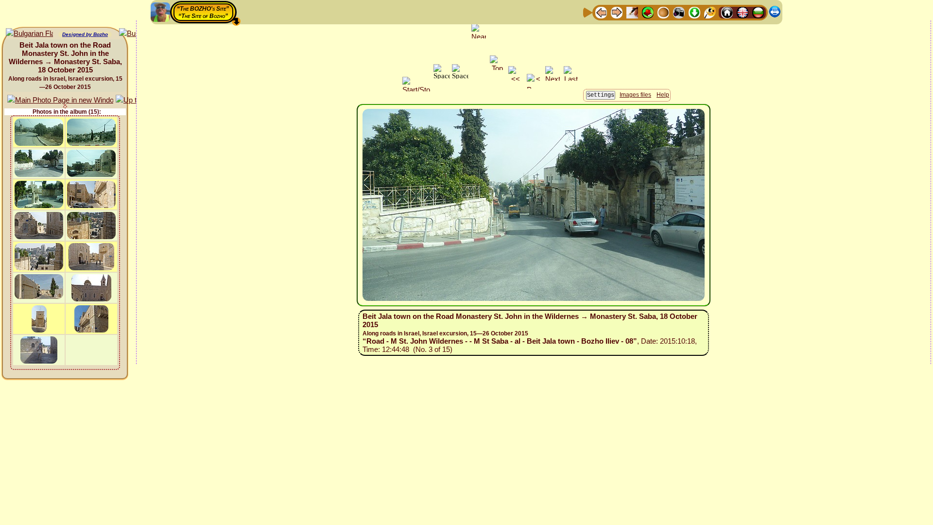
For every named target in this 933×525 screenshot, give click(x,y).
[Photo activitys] (679, 12)
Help (663, 94)
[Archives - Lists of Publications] (632, 12)
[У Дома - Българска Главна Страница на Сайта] (758, 12)
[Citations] (648, 12)
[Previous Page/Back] (601, 12)
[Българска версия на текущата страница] (29, 33)
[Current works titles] (663, 12)
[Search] (710, 12)
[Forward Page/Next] (616, 12)
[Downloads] (694, 12)
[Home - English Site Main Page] (742, 12)
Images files (635, 94)
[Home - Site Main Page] (727, 12)
